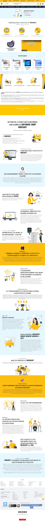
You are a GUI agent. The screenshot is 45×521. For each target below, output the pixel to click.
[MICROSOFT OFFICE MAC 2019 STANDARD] (6, 63)
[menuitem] (30, 0)
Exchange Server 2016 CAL (21, 484)
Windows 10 (40, 484)
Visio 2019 (40, 482)
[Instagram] (26, 512)
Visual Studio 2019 (31, 483)
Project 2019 (30, 485)
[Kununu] (24, 512)
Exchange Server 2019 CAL (21, 483)
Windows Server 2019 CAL (12, 481)
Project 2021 (30, 484)
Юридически (25, 493)
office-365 (25, 494)
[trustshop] (18, 505)
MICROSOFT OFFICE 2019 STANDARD (17, 67)
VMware (40, 485)
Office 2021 (2, 481)
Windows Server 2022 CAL (3, 485)
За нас (24, 496)
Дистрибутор (14, 494)
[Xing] (20, 512)
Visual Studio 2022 (31, 482)
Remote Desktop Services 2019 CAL (32, 481)
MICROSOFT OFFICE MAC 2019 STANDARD (6, 67)
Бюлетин (25, 495)
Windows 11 (40, 483)
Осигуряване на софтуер (15, 495)
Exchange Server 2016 (20, 482)
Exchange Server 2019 (20, 481)
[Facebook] (19, 512)
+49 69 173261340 (4, 496)
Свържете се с (14, 496)
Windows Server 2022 (3, 483)
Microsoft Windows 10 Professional (28, 67)
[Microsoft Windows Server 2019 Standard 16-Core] (38, 63)
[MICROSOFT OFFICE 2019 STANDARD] (17, 63)
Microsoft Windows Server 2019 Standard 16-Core (38, 67)
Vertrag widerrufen (23, 519)
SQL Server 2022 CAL (11, 484)
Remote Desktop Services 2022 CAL (22, 485)
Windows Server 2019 (3, 484)
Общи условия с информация (16, 499)
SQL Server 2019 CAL (11, 485)
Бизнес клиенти (14, 493)
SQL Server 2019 (11, 483)
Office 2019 (2, 482)
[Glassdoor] (22, 512)
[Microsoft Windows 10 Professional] (27, 63)
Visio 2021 (40, 481)
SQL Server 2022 (11, 482)
